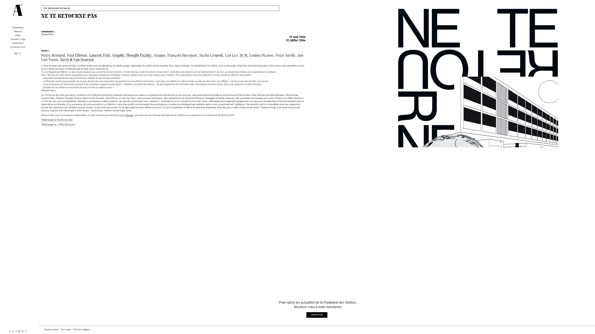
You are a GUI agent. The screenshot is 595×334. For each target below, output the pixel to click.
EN (19, 53)
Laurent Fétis (99, 55)
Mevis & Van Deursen (77, 59)
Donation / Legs (18, 39)
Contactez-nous (18, 47)
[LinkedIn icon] (19, 331)
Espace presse (51, 329)
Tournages (66, 329)
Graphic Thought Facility (131, 55)
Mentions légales (81, 329)
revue (126, 115)
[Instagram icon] (23, 331)
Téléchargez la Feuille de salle (57, 119)
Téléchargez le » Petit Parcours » (58, 124)
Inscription (317, 315)
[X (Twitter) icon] (13, 331)
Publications (18, 43)
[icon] (26, 331)
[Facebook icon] (10, 331)
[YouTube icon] (16, 331)
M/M (243, 55)
